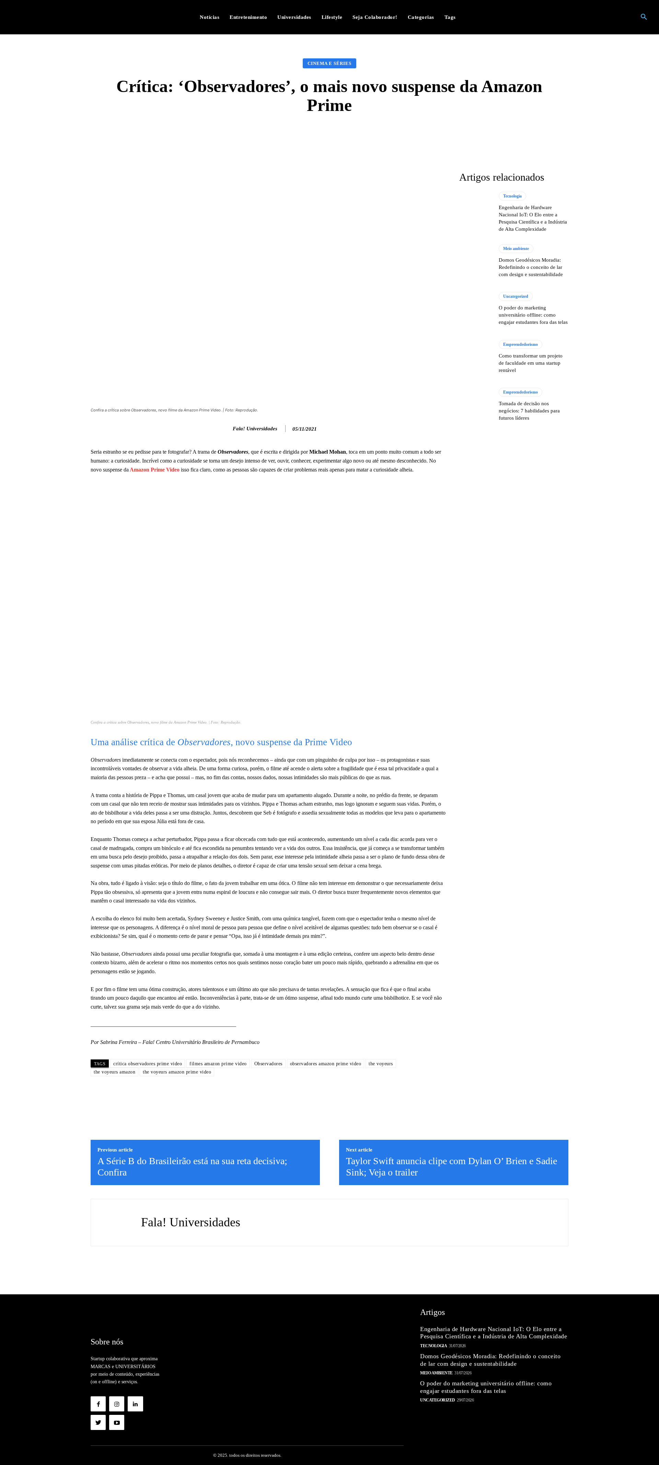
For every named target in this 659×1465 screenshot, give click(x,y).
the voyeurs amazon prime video (177, 1072)
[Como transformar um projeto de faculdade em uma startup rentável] (475, 356)
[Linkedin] (135, 1403)
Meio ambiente (516, 248)
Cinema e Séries (329, 63)
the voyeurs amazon (114, 1072)
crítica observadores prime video (147, 1063)
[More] (438, 135)
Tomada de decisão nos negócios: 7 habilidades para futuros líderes (529, 411)
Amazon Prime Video (155, 470)
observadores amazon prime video (325, 1063)
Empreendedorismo (520, 344)
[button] (644, 17)
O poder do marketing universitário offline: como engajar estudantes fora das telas (533, 315)
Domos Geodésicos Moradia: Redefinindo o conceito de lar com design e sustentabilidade (531, 267)
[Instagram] (116, 1403)
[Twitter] (98, 1422)
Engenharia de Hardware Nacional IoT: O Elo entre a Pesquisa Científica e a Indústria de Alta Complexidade (493, 1333)
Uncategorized (515, 296)
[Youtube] (116, 1422)
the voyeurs (381, 1063)
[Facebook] (98, 1403)
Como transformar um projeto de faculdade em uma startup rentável (531, 363)
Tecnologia (512, 196)
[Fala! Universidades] (225, 428)
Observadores (268, 1063)
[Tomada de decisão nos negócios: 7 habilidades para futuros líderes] (475, 404)
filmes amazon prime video (218, 1063)
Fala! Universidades (255, 428)
